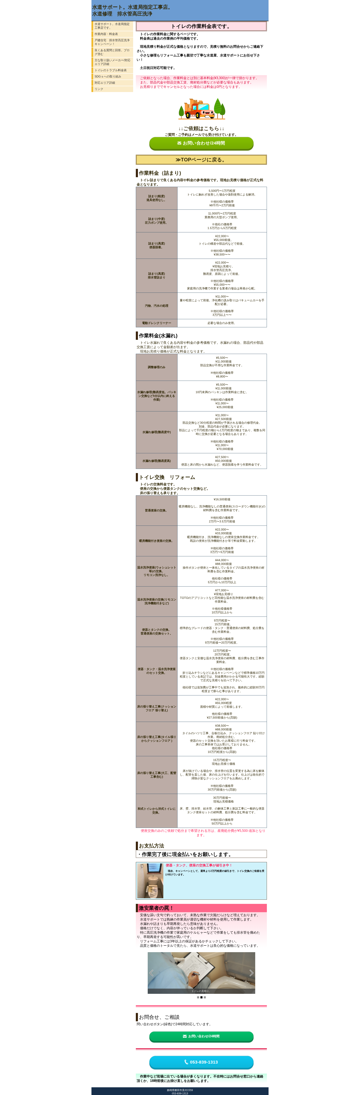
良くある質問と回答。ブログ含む (112, 52)
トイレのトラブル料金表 (111, 70)
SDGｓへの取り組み (108, 76)
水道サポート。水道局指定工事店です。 (112, 25)
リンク (99, 89)
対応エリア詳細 (105, 82)
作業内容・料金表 (106, 34)
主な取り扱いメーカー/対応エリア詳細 (112, 62)
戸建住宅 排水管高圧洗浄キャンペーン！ (112, 42)
